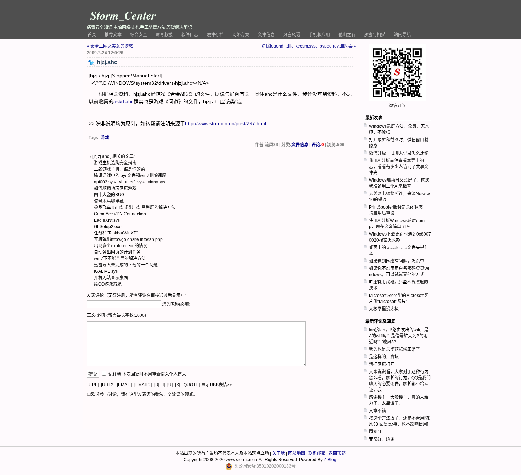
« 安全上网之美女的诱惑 (110, 46)
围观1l (375, 431)
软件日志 (189, 34)
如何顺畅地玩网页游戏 (115, 188)
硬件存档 (215, 34)
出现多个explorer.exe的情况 (120, 245)
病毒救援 (164, 34)
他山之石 (346, 34)
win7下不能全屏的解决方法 (120, 258)
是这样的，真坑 (384, 356)
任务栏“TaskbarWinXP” (116, 233)
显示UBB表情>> (216, 384)
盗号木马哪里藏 (109, 201)
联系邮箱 (316, 453)
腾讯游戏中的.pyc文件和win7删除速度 (130, 175)
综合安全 (138, 34)
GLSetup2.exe (108, 226)
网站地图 (296, 453)
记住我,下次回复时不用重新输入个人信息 (147, 374)
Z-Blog (330, 459)
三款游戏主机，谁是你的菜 (119, 169)
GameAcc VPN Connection (120, 213)
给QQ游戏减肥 (108, 284)
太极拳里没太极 (384, 308)
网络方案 (240, 34)
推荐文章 (113, 34)
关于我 (278, 453)
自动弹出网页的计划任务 (117, 252)
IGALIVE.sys (106, 271)
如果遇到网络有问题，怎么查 (396, 261)
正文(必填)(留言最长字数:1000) (116, 315)
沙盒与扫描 (374, 34)
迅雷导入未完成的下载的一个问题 (126, 265)
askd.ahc (123, 101)
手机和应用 (319, 34)
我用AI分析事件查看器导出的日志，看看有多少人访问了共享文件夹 (398, 166)
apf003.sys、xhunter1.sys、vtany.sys (129, 181)
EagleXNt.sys (107, 220)
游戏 (105, 137)
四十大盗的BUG (109, 194)
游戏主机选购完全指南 (115, 162)
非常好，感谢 (381, 439)
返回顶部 (337, 453)
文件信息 (266, 34)
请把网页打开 (381, 364)
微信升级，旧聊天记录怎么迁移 (398, 153)
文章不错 (377, 410)
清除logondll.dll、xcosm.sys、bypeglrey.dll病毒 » (309, 46)
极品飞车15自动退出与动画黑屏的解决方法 (134, 207)
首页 (92, 34)
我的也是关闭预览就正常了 (394, 349)
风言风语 (291, 34)
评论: (318, 144)
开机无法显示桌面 (111, 277)
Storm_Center (123, 15)
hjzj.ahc (101, 156)
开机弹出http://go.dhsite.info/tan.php (128, 239)
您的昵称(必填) (176, 304)
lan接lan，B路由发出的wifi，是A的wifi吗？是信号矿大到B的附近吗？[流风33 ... (398, 335)
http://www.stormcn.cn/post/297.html (225, 123)
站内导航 (402, 34)
